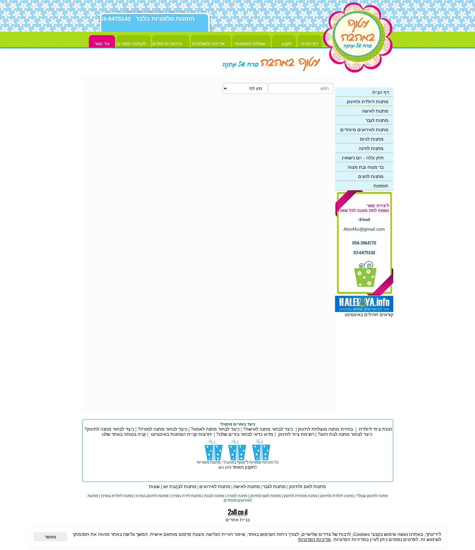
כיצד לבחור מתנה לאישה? (268, 429)
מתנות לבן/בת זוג (179, 486)
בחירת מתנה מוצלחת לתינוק (325, 429)
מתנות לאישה (246, 486)
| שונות (155, 486)
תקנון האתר (243, 467)
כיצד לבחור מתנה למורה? (162, 429)
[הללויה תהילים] (364, 310)
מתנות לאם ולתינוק (307, 486)
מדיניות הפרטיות (314, 539)
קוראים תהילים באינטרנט (369, 314)
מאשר (50, 536)
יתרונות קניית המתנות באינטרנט (181, 434)
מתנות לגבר (274, 486)
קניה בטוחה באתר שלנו (124, 434)
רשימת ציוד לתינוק (296, 434)
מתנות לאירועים (214, 486)
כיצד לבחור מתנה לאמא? (214, 429)
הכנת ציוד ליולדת (375, 429)
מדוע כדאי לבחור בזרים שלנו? (244, 434)
